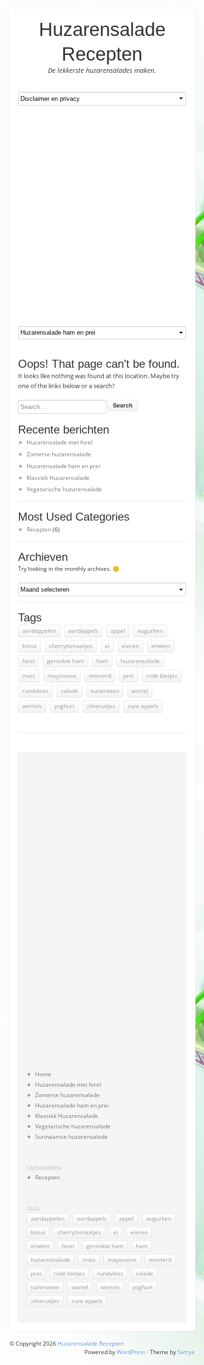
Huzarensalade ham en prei (63, 466)
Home (43, 1074)
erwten (160, 646)
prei (128, 676)
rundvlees (35, 691)
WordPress (131, 1352)
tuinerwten (105, 691)
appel (118, 631)
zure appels (143, 706)
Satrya (186, 1352)
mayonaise (61, 676)
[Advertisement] (102, 216)
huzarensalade (140, 661)
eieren (130, 646)
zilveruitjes (101, 706)
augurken (150, 631)
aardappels (83, 631)
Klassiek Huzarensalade (58, 478)
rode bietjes (161, 676)
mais (28, 676)
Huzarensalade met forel (60, 442)
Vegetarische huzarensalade (64, 489)
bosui (29, 646)
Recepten (39, 529)
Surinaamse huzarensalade (71, 1137)
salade (69, 691)
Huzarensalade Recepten (90, 1343)
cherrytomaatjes (71, 646)
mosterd (100, 676)
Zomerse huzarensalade (59, 454)
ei (107, 646)
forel (28, 661)
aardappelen (39, 631)
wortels (32, 706)
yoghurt (64, 706)
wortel (139, 691)
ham (102, 661)
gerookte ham (65, 661)
